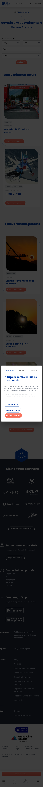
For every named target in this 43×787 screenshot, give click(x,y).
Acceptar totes (13, 415)
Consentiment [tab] (9, 370)
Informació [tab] (33, 370)
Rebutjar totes (13, 410)
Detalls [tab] (21, 370)
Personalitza (12, 404)
